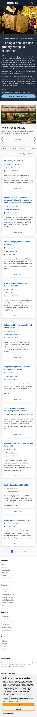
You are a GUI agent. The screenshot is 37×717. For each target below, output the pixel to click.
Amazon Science (6, 632)
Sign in (33, 3)
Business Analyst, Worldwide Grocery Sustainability (18, 447)
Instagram (4, 646)
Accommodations (6, 591)
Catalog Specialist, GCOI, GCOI (15, 487)
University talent (6, 580)
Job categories (6, 572)
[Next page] (27, 553)
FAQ (3, 607)
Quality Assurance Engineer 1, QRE (17, 522)
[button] (18, 174)
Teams (3, 566)
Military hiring (6, 577)
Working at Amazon (7, 605)
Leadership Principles (7, 602)
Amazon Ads (5, 626)
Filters (33, 148)
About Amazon (6, 621)
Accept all (18, 705)
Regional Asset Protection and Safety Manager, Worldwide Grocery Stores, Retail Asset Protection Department (18, 202)
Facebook (4, 648)
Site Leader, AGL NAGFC (13, 161)
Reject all (18, 709)
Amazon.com (5, 618)
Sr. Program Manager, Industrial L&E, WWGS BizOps (18, 328)
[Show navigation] (3, 3)
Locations (4, 569)
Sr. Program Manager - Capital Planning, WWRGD (15, 287)
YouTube (4, 651)
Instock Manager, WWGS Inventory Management (17, 245)
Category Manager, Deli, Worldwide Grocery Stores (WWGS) (17, 370)
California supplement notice (11, 701)
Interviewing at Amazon (8, 599)
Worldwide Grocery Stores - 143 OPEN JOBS (16, 38)
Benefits (4, 594)
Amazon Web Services (8, 624)
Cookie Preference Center (12, 694)
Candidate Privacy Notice (24, 699)
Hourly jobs (5, 575)
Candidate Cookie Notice (9, 699)
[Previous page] (9, 553)
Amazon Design (6, 629)
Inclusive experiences (7, 596)
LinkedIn (4, 643)
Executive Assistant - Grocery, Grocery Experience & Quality (18, 411)
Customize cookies (8, 713)
